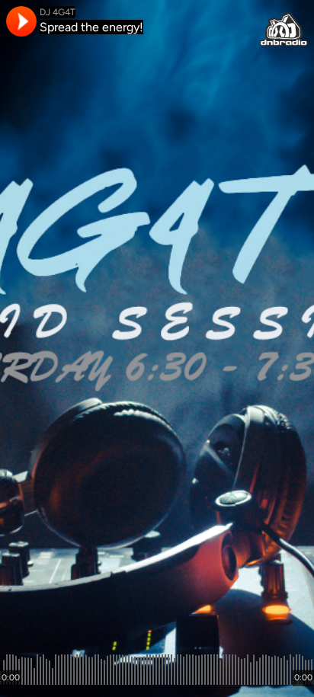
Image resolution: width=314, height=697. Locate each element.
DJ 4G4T (57, 12)
